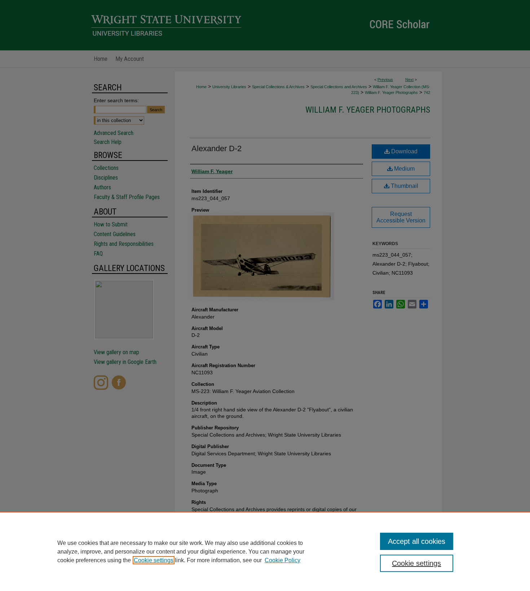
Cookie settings (153, 560)
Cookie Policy (282, 560)
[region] (265, 551)
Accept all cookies (416, 541)
